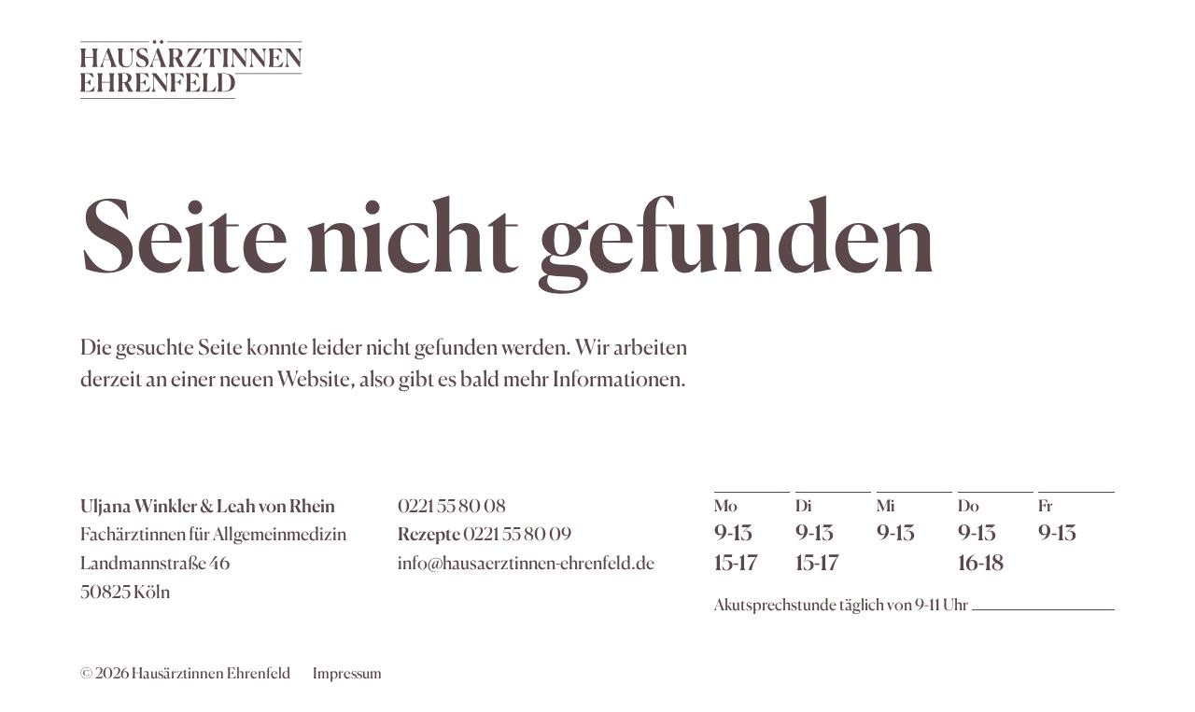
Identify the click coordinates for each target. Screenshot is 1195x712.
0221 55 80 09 (517, 534)
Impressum (347, 672)
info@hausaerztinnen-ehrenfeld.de (526, 562)
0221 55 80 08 (452, 506)
